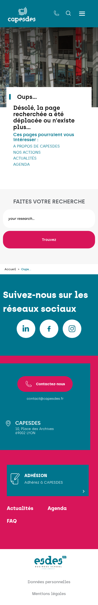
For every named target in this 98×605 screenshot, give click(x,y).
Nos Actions (27, 152)
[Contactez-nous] (56, 13)
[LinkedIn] (26, 329)
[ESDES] (49, 567)
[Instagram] (72, 329)
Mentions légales (49, 593)
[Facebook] (49, 329)
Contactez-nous (50, 384)
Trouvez (49, 239)
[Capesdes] (22, 14)
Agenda (57, 508)
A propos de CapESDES (36, 146)
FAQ (12, 521)
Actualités (20, 508)
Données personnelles (49, 582)
